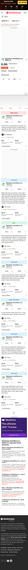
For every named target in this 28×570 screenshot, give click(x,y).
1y (20, 79)
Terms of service (13, 552)
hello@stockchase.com (6, 544)
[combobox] (14, 16)
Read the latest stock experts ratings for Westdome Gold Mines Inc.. (13, 482)
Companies (4, 547)
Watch (19, 122)
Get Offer (22, 2)
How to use (20, 547)
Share (6, 122)
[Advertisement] (14, 43)
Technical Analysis (12, 71)
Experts (9, 547)
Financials (4, 71)
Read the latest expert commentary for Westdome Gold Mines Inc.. (13, 469)
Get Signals (4, 67)
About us (14, 547)
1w (3, 79)
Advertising (10, 550)
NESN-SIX (5, 21)
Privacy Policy (4, 552)
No (3, 137)
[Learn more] (25, 146)
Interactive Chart (5, 74)
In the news (4, 550)
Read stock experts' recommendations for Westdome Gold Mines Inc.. (13, 494)
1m (9, 79)
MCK (15, 21)
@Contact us (17, 550)
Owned (4, 209)
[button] (14, 134)
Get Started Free (13, 435)
